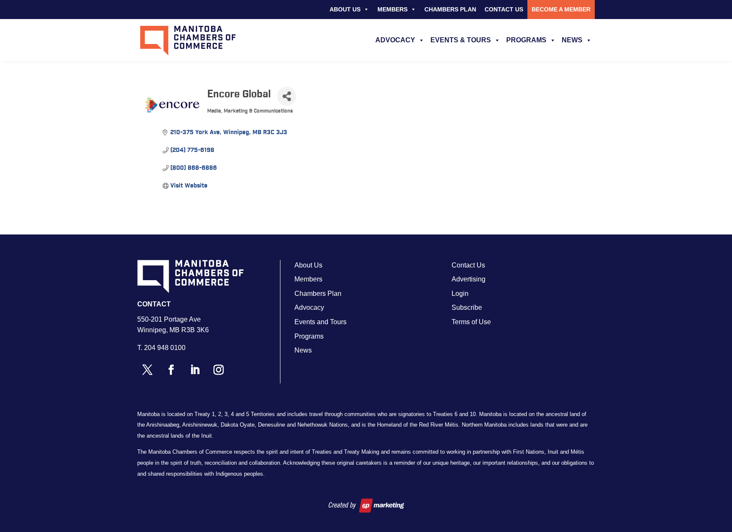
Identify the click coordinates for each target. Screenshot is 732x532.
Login (460, 293)
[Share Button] (286, 96)
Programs (526, 40)
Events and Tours (320, 321)
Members (392, 9)
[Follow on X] (147, 370)
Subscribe (467, 307)
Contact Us (504, 9)
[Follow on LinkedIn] (195, 370)
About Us (345, 9)
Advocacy (395, 40)
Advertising (468, 279)
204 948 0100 (165, 347)
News (572, 40)
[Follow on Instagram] (218, 370)
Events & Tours (460, 40)
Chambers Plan (450, 9)
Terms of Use (471, 321)
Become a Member (561, 9)
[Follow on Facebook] (171, 370)
